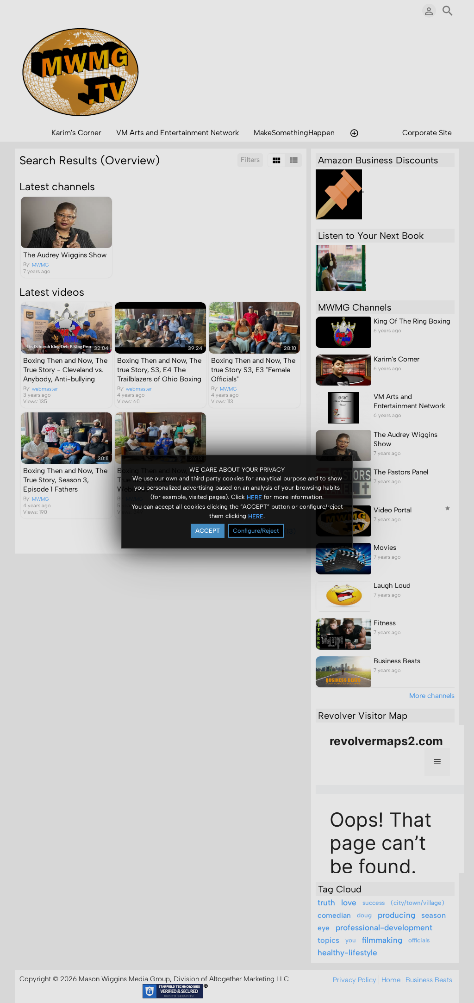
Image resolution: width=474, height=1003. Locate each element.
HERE (254, 497)
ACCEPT (207, 530)
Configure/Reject (256, 530)
